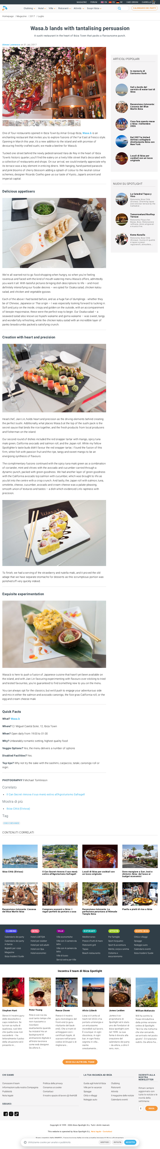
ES (113, 2)
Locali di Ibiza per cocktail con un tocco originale (141, 158)
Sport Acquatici (115, 941)
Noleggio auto (141, 945)
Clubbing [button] (28, 8)
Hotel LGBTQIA (38, 937)
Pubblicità (7, 1091)
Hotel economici (38, 953)
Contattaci (48, 1091)
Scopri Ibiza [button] (93, 8)
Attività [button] (78, 8)
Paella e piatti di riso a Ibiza (137, 909)
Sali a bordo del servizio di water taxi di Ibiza (142, 89)
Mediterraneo (88, 937)
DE (121, 2)
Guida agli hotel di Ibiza (95, 1083)
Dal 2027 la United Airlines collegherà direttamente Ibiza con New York (142, 141)
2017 (32, 16)
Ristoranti (116, 1087)
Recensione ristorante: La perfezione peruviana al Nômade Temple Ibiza (99, 911)
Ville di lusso (62, 955)
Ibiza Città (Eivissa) (18, 808)
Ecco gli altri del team (80, 1062)
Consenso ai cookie (52, 1087)
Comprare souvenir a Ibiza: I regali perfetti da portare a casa (59, 910)
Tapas (85, 949)
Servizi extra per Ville (66, 959)
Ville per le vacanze (93, 1087)
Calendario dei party (14, 937)
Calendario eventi (142, 949)
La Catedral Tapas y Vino (141, 195)
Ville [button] (51, 8)
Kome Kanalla (137, 235)
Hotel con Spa (37, 949)
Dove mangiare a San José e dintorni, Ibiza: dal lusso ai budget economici (137, 874)
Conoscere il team (11, 1083)
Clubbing (115, 1083)
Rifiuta (117, 1142)
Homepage (8, 16)
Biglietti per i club (13, 948)
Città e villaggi (141, 937)
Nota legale (7, 1095)
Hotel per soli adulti (40, 945)
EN (106, 2)
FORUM (93, 2)
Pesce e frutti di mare (92, 941)
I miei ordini (132, 2)
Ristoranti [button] (63, 8)
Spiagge (138, 941)
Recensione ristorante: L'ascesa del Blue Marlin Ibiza (142, 106)
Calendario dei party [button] (144, 8)
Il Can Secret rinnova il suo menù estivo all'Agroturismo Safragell (46, 794)
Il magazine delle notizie (122, 1095)
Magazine (82, 2)
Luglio (41, 16)
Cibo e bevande (11, 823)
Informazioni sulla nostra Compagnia (20, 1087)
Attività (114, 1091)
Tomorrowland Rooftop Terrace (142, 215)
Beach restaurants (91, 953)
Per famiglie (114, 937)
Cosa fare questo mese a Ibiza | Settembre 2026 (142, 123)
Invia (151, 1108)
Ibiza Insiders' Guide (14, 956)
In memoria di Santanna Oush (138, 72)
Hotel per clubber (39, 941)
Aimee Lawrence (11, 44)
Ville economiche (64, 937)
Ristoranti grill (89, 945)
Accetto (130, 1142)
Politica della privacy (53, 1083)
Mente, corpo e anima (118, 949)
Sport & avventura (117, 945)
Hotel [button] (41, 8)
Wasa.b (87, 133)
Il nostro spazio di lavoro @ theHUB (60, 1095)
